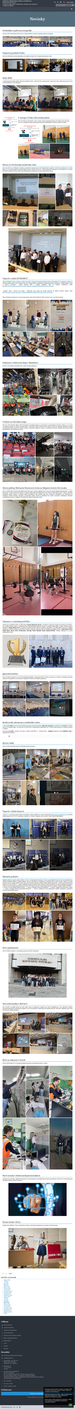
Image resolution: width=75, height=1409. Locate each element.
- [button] (58, 2)
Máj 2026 (6, 1284)
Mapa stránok (7, 1340)
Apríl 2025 (6, 1302)
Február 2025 (7, 1305)
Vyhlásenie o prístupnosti (10, 1330)
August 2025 (7, 1296)
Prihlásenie (70, 2)
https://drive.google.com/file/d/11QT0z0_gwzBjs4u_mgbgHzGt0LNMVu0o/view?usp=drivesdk (29, 286)
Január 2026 (7, 1289)
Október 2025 (7, 1294)
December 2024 (8, 1307)
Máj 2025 (6, 1301)
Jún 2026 (6, 1283)
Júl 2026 (6, 1281)
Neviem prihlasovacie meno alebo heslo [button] (37, 1397)
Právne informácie (8, 1333)
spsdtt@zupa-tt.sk (8, 1358)
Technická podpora (9, 1327)
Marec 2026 (7, 1287)
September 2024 (8, 1312)
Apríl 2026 (6, 1285)
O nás (5, 1343)
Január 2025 (7, 1306)
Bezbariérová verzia (7, 1407)
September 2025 (8, 1295)
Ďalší (10, 1273)
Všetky (5, 1313)
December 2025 (8, 1291)
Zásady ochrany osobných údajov (12, 1335)
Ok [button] (70, 1405)
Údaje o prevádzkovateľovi (10, 1338)
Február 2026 (7, 1288)
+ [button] (55, 2)
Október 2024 (7, 1310)
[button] (60, 2)
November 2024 (8, 1309)
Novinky (6, 1348)
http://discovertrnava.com (59, 814)
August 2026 (7, 1280)
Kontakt (6, 1346)
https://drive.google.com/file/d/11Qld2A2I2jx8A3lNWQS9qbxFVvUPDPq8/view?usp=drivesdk (29, 292)
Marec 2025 (7, 1303)
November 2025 (8, 1292)
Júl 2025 (6, 1298)
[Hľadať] (73, 5)
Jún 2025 (6, 1299)
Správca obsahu (8, 1325)
